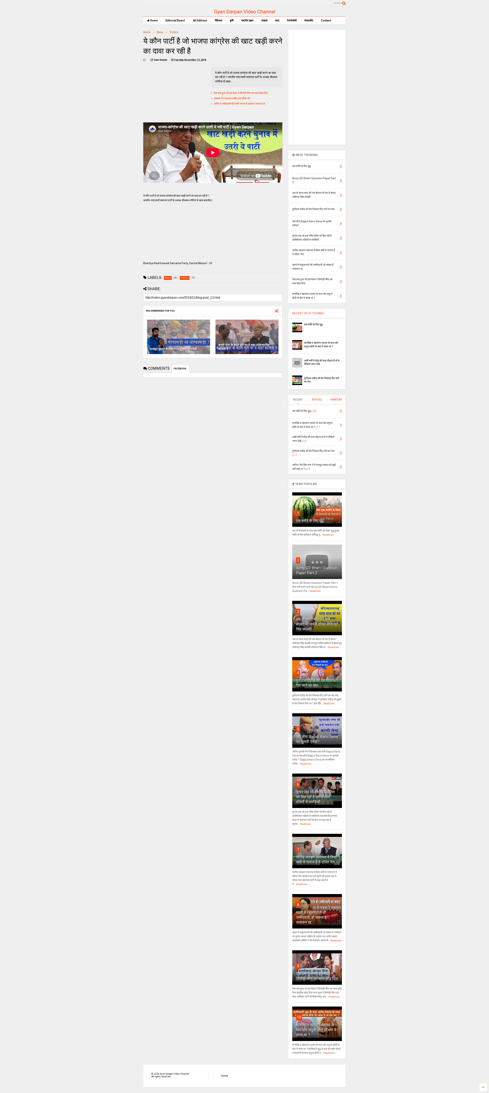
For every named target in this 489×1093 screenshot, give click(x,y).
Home (154, 20)
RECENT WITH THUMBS (308, 313)
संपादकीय (308, 20)
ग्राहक (264, 20)
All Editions (199, 20)
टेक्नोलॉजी (292, 20)
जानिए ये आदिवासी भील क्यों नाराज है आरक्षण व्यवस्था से (239, 103)
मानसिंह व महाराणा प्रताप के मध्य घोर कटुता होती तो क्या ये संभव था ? (316, 1030)
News (160, 32)
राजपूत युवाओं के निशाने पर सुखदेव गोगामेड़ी (173, 349)
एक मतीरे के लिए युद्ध (313, 324)
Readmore (328, 534)
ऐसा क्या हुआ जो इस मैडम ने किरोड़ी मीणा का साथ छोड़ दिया (241, 92)
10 (299, 1017)
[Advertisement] (175, 94)
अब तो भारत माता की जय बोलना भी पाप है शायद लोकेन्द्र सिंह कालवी (317, 624)
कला (277, 20)
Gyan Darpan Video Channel (244, 12)
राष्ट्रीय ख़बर (247, 20)
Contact (326, 20)
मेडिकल (218, 20)
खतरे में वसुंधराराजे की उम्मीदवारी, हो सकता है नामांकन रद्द (311, 917)
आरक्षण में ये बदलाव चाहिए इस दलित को (232, 98)
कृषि (232, 20)
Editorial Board (175, 20)
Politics (174, 32)
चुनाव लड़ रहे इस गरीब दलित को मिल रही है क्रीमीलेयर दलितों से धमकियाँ (315, 797)
